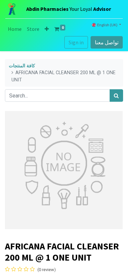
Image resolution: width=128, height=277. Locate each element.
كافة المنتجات (22, 66)
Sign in (76, 42)
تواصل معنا (106, 42)
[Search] (116, 95)
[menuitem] (14, 28)
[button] (47, 28)
